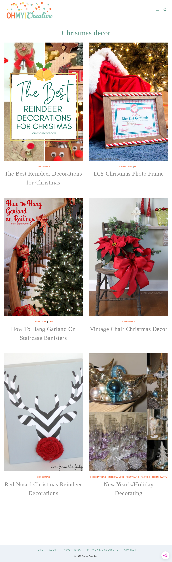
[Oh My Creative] (29, 10)
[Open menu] (158, 9)
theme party (159, 477)
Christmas (43, 166)
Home (39, 550)
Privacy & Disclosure (102, 550)
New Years (132, 477)
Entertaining (116, 477)
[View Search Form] (165, 10)
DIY (136, 166)
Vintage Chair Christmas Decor (128, 329)
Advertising (72, 550)
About (53, 550)
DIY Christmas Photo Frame (129, 173)
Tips (50, 322)
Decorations (98, 477)
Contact (130, 550)
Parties (145, 477)
